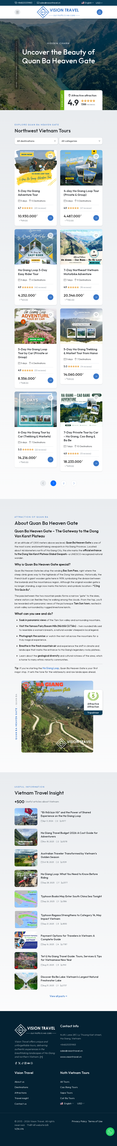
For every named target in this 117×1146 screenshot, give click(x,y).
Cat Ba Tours (67, 1098)
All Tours (64, 1081)
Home (16, 85)
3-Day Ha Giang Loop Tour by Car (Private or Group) (33, 353)
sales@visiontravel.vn (71, 1050)
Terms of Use (95, 1121)
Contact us (21, 1103)
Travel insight (22, 1098)
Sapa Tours (66, 1092)
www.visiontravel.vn (71, 1056)
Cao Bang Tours (69, 1087)
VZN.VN (19, 1128)
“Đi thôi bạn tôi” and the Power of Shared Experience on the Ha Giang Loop (66, 814)
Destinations (21, 1087)
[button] (110, 1131)
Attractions (16, 73)
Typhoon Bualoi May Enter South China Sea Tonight (71, 896)
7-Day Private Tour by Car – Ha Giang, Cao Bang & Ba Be (81, 436)
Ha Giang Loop (51, 668)
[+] (41, 1056)
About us (19, 1081)
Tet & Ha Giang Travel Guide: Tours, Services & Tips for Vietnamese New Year (71, 958)
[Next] (74, 483)
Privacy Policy (79, 1121)
